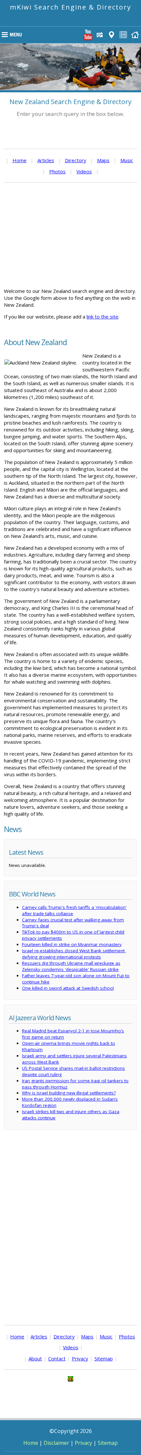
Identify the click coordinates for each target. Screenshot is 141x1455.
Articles (45, 160)
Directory (75, 160)
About (35, 1358)
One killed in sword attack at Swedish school (68, 988)
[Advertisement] (70, 235)
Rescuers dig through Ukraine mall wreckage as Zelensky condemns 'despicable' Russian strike (71, 966)
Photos (57, 171)
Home (19, 160)
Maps (103, 160)
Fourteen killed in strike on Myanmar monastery (72, 944)
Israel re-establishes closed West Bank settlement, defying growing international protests (74, 954)
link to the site (102, 316)
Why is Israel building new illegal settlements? (69, 1093)
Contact (57, 1358)
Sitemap (103, 1358)
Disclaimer (56, 1442)
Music (126, 160)
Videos (84, 171)
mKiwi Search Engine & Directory (70, 7)
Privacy (80, 1358)
